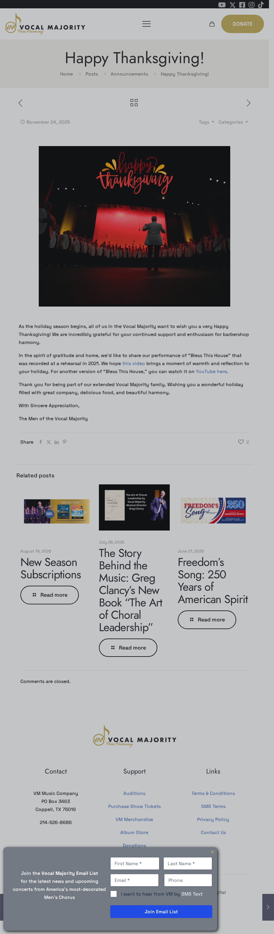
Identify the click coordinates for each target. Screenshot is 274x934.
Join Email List (161, 912)
